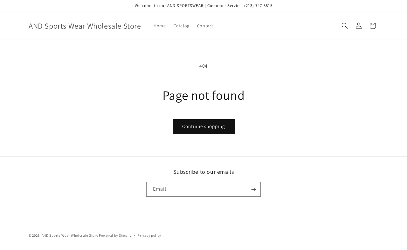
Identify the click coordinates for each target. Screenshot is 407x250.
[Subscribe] (253, 189)
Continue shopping (203, 126)
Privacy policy (149, 235)
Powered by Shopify (115, 235)
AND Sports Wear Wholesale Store (70, 235)
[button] (345, 26)
